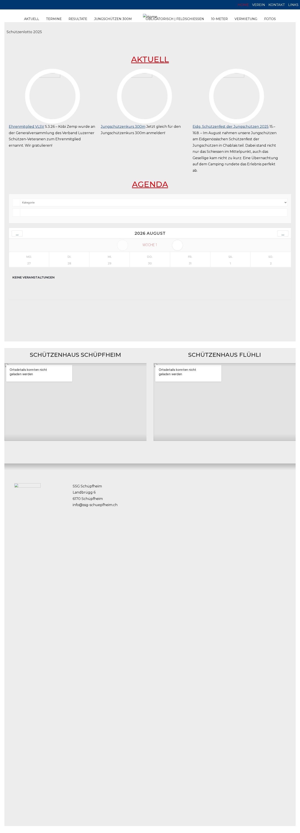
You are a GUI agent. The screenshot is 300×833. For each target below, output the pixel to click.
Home (243, 5)
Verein (258, 5)
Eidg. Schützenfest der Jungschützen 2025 (231, 126)
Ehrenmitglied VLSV (26, 126)
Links (293, 5)
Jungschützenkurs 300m (123, 126)
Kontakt (276, 5)
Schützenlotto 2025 (24, 32)
